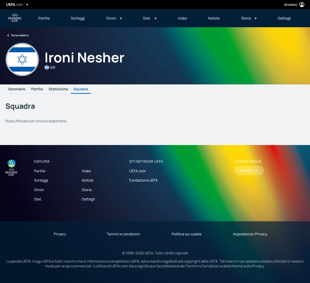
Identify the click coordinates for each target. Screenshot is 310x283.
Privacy (60, 233)
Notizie (87, 180)
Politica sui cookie (187, 233)
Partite (37, 89)
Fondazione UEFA (143, 180)
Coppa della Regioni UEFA (15, 18)
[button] (114, 18)
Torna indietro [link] (20, 35)
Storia (87, 189)
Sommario (17, 89)
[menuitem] (48, 18)
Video (86, 170)
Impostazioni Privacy (250, 233)
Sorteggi (41, 180)
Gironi (39, 189)
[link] (44, 18)
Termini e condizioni (123, 233)
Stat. (38, 199)
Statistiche (58, 89)
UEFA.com (137, 170)
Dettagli (88, 199)
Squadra (81, 89)
